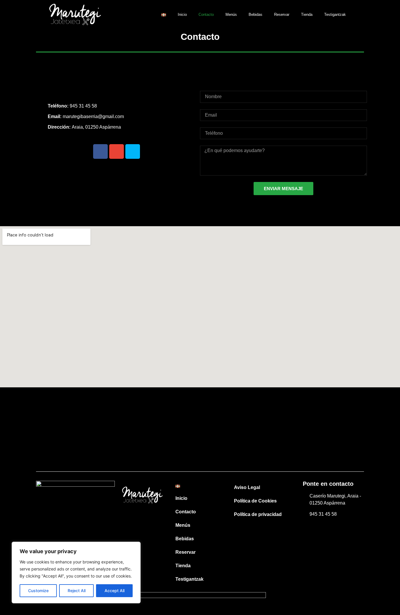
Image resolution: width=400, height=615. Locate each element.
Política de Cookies (255, 500)
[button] (361, 15)
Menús (231, 14)
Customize (38, 590)
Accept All (114, 590)
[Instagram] (132, 151)
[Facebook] (100, 151)
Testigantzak (335, 14)
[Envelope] (116, 151)
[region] (76, 572)
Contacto (206, 14)
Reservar (281, 14)
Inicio (182, 14)
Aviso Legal (247, 487)
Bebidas (255, 14)
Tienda (306, 14)
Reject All (77, 590)
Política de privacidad (258, 514)
